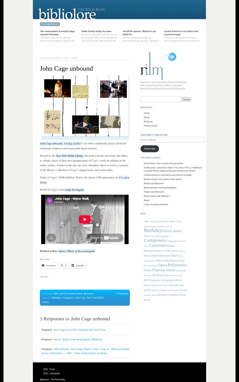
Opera (162, 265)
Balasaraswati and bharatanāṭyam (160, 187)
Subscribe (149, 148)
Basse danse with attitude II (157, 196)
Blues (147, 236)
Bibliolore (44, 379)
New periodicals (150, 265)
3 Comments (122, 293)
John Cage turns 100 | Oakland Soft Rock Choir (79, 329)
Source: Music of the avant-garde (77, 251)
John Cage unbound (66, 68)
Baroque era (167, 226)
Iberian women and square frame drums (163, 179)
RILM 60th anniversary (171, 275)
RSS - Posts (49, 369)
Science (166, 285)
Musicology (177, 260)
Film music (172, 250)
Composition (172, 241)
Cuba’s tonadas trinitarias (156, 204)
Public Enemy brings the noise (96, 31)
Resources (89, 293)
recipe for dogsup (74, 189)
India (154, 255)
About (146, 117)
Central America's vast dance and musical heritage (168, 175)
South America (173, 290)
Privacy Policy (150, 126)
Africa (179, 221)
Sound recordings (159, 290)
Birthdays (57, 297)
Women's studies (168, 294)
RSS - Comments (51, 373)
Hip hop (181, 251)
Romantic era (156, 285)
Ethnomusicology (152, 251)
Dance (171, 245)
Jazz (174, 255)
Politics (148, 270)
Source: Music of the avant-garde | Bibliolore (77, 339)
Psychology (181, 271)
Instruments (163, 255)
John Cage (80, 297)
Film (163, 251)
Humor (147, 255)
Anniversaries (150, 226)
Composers (68, 297)
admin (46, 58)
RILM (155, 275)
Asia (159, 226)
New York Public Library (69, 155)
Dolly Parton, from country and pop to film (163, 163)
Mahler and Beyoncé (154, 183)
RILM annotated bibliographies (159, 280)
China (152, 236)
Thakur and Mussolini (154, 192)
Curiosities (158, 245)
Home (147, 113)
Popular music (164, 270)
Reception (148, 276)
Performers (177, 264)
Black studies (173, 231)
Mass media (163, 260)
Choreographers (162, 236)
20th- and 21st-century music (68, 293)
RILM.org (148, 121)
